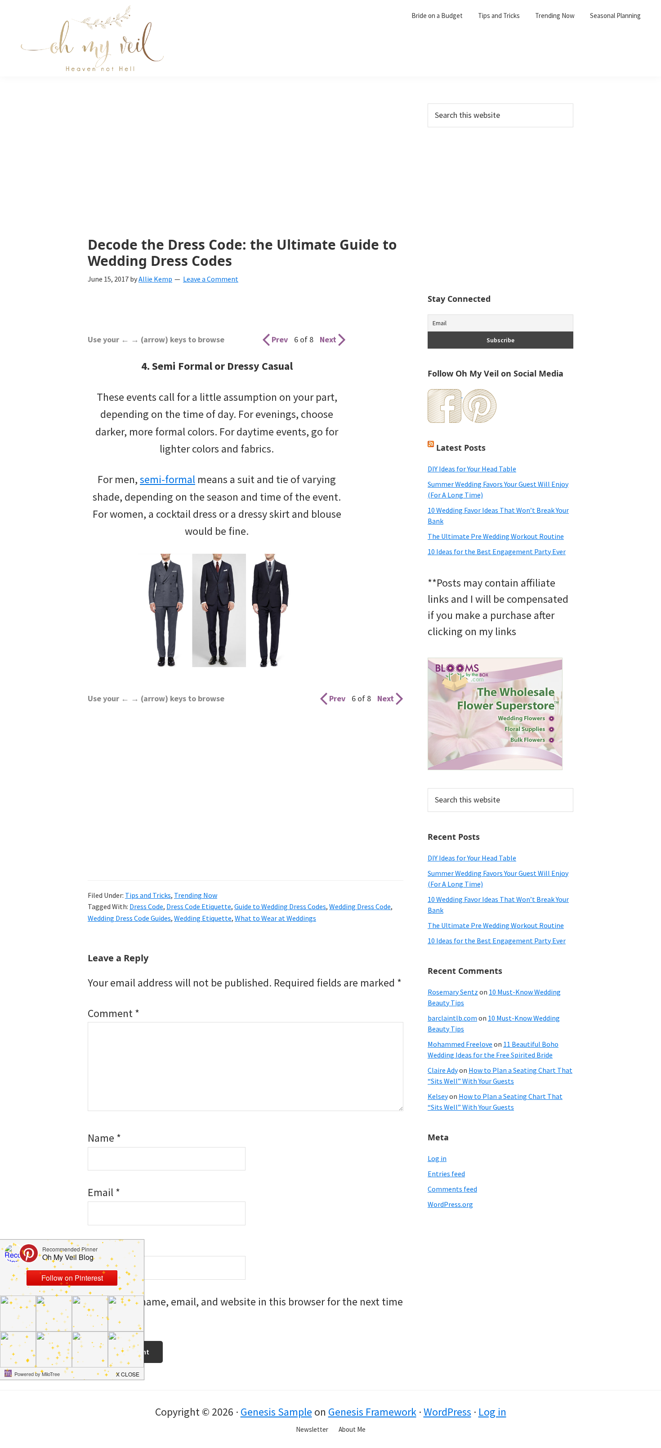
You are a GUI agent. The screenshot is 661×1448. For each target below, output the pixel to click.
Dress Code (146, 906)
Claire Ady (443, 1070)
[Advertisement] (245, 170)
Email (104, 1192)
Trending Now (195, 895)
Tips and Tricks (148, 895)
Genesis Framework (372, 1412)
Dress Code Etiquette (198, 906)
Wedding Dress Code (360, 906)
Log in (437, 1158)
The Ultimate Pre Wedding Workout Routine (496, 536)
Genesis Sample (276, 1412)
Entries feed (446, 1173)
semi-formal (167, 479)
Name (104, 1138)
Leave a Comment (210, 278)
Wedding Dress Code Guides (129, 918)
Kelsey (438, 1096)
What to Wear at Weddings (275, 918)
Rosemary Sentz (453, 991)
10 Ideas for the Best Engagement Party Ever (497, 551)
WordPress (447, 1412)
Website (106, 1247)
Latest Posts (461, 447)
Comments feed (452, 1188)
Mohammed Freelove (460, 1044)
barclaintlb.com (452, 1017)
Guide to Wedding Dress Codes (280, 906)
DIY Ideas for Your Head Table (472, 468)
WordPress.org (450, 1204)
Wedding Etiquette (203, 918)
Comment (113, 1013)
